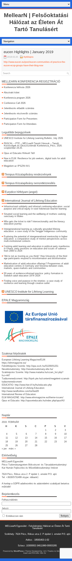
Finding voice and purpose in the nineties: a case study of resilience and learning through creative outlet (33, 282)
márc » (12, 448)
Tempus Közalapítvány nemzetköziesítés (30, 183)
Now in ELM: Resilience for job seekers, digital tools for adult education (35, 159)
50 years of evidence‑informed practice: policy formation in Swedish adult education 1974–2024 (33, 274)
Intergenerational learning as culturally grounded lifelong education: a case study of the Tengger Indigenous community (35, 230)
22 (46, 441)
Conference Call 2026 (15, 103)
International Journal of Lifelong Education (31, 200)
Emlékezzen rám (14, 516)
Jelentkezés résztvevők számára (20, 113)
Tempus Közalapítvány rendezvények (28, 174)
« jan (4, 448)
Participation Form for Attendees (20, 124)
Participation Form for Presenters (20, 118)
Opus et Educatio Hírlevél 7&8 (19, 153)
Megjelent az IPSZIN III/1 (17, 166)
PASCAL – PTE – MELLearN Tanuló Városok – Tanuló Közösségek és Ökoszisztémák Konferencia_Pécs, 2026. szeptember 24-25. (33, 145)
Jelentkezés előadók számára (19, 108)
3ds (58, 551)
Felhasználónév (10, 499)
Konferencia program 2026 (17, 97)
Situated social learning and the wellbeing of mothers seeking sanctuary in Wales (35, 215)
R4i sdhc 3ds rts (39, 553)
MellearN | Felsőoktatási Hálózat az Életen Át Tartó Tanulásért (36, 22)
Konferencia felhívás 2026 (17, 87)
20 (26, 441)
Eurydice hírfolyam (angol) (21, 191)
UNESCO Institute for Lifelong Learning (29, 291)
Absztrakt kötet (11, 92)
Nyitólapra (28, 57)
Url (44, 551)
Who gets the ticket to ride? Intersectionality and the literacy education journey (34, 222)
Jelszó (5, 508)
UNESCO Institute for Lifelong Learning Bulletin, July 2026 (33, 138)
